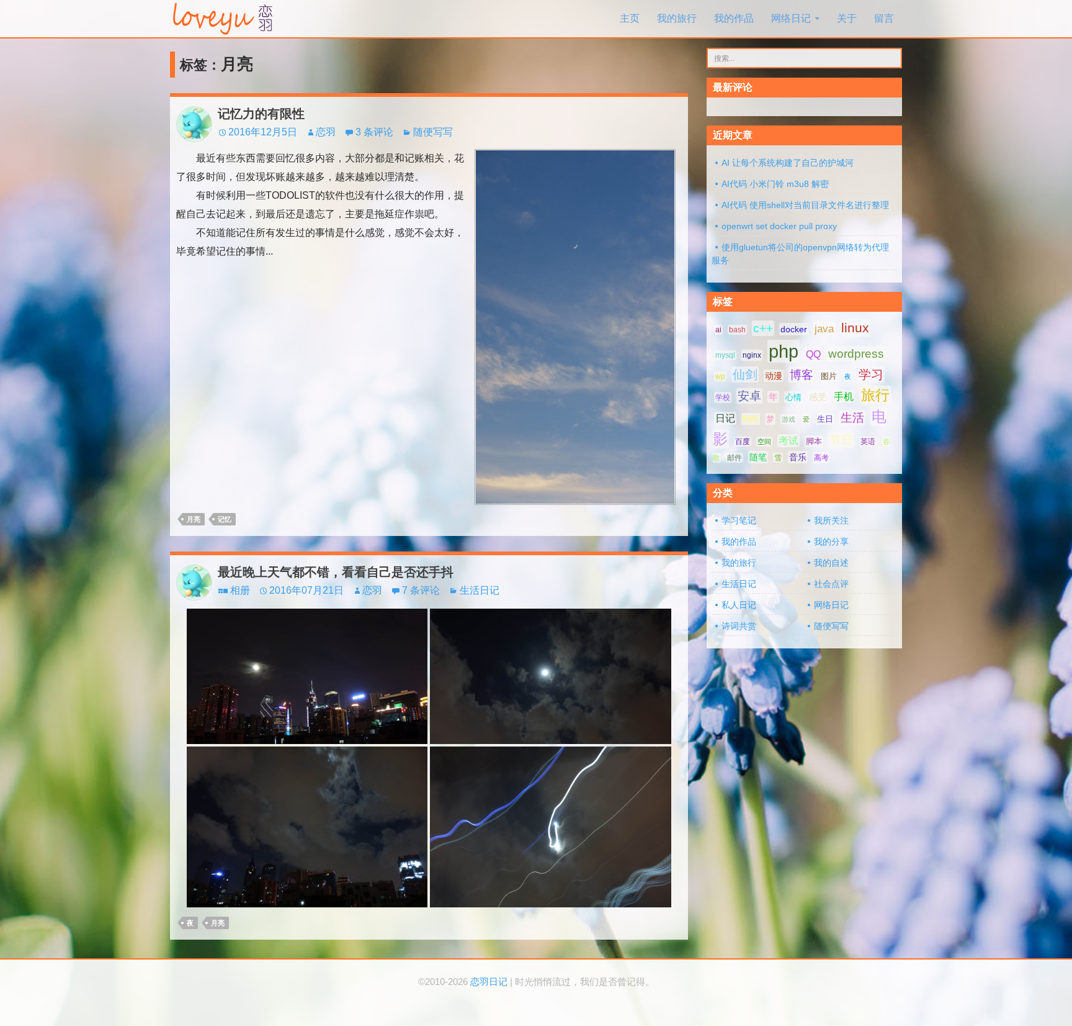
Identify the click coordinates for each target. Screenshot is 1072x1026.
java (824, 328)
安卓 (749, 395)
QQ (813, 354)
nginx (752, 355)
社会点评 (831, 584)
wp (720, 376)
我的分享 (831, 542)
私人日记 (738, 605)
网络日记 (791, 18)
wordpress (856, 353)
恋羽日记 (488, 982)
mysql (725, 355)
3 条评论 (374, 132)
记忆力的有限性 (261, 113)
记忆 (224, 519)
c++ (763, 328)
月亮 (193, 519)
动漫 (773, 376)
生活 (852, 417)
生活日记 (479, 590)
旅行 (875, 395)
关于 (847, 18)
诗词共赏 (738, 626)
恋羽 (326, 132)
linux (855, 327)
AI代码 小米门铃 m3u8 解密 (775, 184)
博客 (801, 374)
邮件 (734, 457)
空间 (764, 441)
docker (793, 329)
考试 (788, 440)
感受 (817, 397)
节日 (841, 440)
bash (737, 330)
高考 (821, 457)
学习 (871, 374)
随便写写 (433, 132)
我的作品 (734, 18)
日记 (725, 418)
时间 (751, 419)
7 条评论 (421, 590)
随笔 (758, 457)
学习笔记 (738, 520)
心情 (793, 397)
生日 (825, 419)
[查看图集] (307, 675)
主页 (630, 18)
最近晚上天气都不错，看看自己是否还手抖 (335, 572)
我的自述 (831, 563)
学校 (722, 397)
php (783, 351)
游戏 (788, 419)
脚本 (814, 441)
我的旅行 (677, 18)
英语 (867, 441)
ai (718, 330)
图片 (829, 376)
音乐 (797, 457)
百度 (742, 441)
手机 (844, 396)
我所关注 (831, 520)
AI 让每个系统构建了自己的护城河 (787, 163)
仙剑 (745, 374)
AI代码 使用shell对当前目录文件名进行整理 (805, 205)
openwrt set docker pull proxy (779, 226)
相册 (240, 590)
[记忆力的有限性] (575, 326)
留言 (884, 18)
